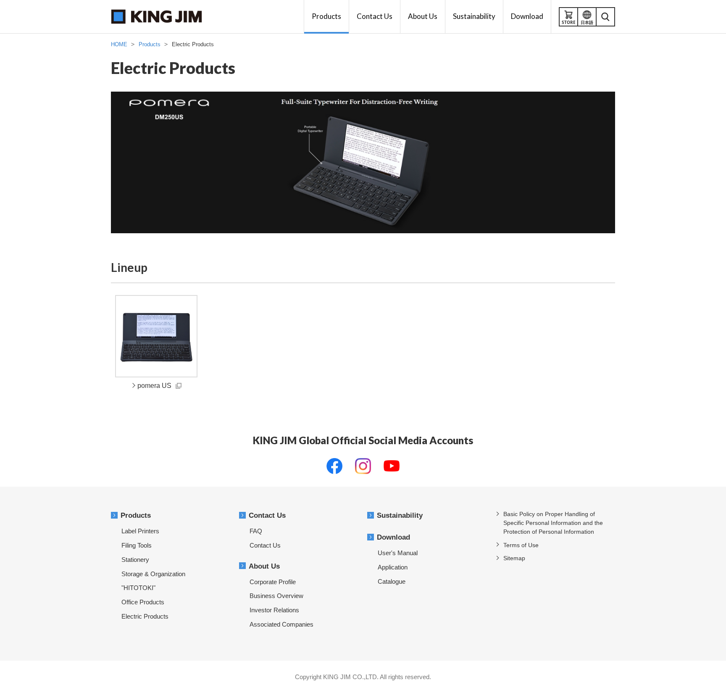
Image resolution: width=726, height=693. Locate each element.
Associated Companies (281, 624)
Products (136, 515)
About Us (264, 566)
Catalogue (391, 581)
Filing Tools (136, 545)
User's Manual (398, 552)
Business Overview (276, 595)
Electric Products (144, 616)
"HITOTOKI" (138, 587)
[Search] (605, 16)
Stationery (135, 559)
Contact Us (267, 515)
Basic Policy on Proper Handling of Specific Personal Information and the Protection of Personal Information (553, 523)
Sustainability (400, 515)
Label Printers (140, 531)
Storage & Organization (153, 573)
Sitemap (514, 558)
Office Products (142, 602)
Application (393, 567)
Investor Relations (274, 610)
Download (393, 537)
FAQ (256, 531)
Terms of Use (521, 545)
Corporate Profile (273, 581)
